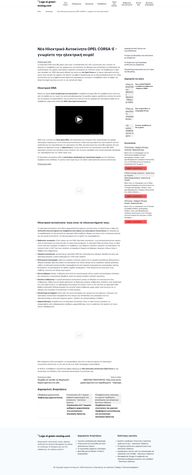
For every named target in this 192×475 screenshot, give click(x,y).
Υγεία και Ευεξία (114, 4)
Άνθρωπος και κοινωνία (127, 4)
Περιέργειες (76, 4)
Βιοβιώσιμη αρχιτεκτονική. (50, 398)
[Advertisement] (96, 30)
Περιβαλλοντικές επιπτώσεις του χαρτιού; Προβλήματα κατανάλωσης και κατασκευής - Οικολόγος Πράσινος (107, 411)
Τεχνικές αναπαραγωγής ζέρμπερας (92, 441)
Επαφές (118, 467)
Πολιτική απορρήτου (130, 467)
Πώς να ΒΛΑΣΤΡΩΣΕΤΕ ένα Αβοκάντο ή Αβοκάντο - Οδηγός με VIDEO (144, 86)
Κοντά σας (138, 4)
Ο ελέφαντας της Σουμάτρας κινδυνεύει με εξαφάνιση (135, 63)
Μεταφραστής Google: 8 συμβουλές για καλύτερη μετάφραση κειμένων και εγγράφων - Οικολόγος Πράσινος (135, 458)
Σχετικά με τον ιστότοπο (104, 467)
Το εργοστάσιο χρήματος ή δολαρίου (92, 449)
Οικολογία (89, 4)
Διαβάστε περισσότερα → (134, 168)
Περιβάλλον (102, 4)
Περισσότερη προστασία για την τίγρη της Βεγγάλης (139, 70)
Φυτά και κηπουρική (149, 4)
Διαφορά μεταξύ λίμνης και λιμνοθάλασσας (135, 49)
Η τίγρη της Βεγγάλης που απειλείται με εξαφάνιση (138, 56)
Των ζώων (65, 4)
